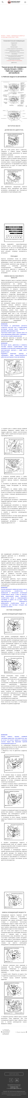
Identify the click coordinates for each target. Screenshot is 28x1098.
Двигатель (14, 62)
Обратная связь (14, 1074)
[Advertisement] (14, 20)
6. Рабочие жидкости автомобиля (14, 60)
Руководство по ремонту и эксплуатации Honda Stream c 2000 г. (13, 36)
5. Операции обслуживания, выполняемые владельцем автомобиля (14, 58)
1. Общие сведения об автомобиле (14, 48)
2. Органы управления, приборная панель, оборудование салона (14, 51)
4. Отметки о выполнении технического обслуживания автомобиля (14, 56)
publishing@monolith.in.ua (15, 1088)
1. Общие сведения (20, 1032)
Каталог (3, 35)
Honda (8, 35)
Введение (14, 45)
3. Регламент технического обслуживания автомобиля (14, 53)
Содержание (14, 43)
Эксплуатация (14, 46)
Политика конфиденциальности (18, 1091)
